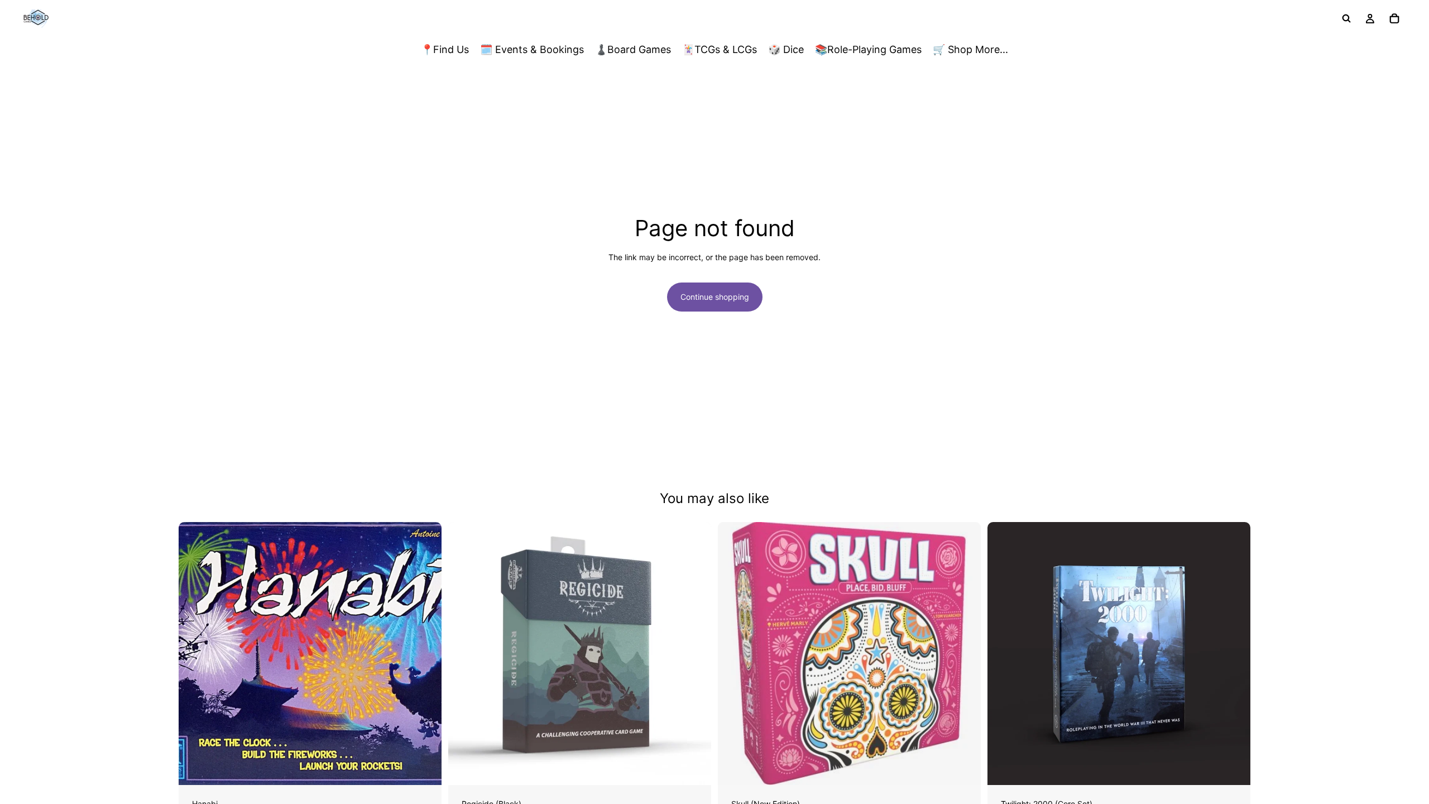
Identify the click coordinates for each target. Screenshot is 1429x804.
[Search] (1346, 18)
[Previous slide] (465, 653)
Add (433, 767)
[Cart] (1394, 18)
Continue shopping (714, 297)
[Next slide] (694, 653)
